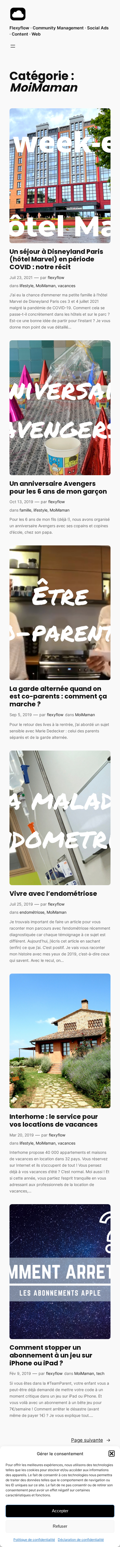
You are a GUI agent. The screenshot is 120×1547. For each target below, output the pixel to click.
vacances (66, 285)
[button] (111, 1453)
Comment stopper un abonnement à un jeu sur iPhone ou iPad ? (50, 1355)
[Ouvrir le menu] (12, 46)
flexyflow (56, 277)
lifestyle (26, 285)
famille (25, 510)
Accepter (60, 1510)
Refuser (60, 1526)
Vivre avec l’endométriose (53, 894)
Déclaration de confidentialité (81, 1539)
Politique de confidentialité (34, 1539)
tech (100, 1373)
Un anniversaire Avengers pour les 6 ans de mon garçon (58, 487)
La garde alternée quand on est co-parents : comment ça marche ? (58, 696)
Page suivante (91, 1440)
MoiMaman (46, 285)
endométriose (32, 912)
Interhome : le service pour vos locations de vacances (53, 1120)
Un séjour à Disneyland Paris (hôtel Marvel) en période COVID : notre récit (56, 259)
